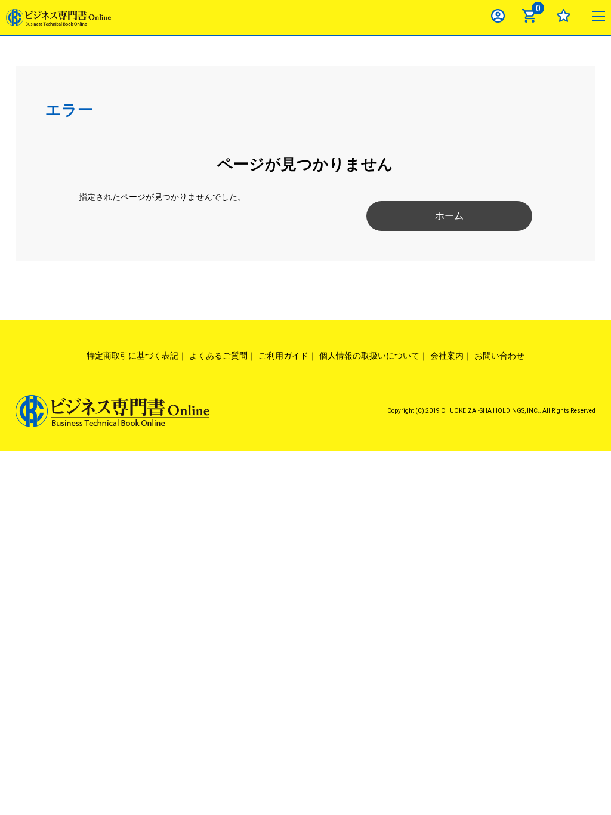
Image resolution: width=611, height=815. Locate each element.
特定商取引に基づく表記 (132, 355)
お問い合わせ (499, 355)
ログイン (498, 16)
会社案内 (447, 355)
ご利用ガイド (283, 355)
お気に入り (563, 16)
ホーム (449, 216)
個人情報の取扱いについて (369, 355)
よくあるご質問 (218, 355)
